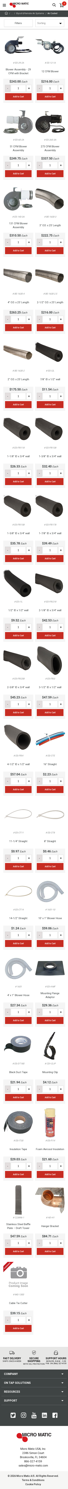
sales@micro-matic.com (33, 1465)
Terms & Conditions (33, 1480)
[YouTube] (34, 1417)
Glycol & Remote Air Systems (30, 13)
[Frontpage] (6, 13)
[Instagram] (23, 1416)
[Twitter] (13, 1417)
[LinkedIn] (44, 1417)
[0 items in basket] (61, 5)
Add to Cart (18, 96)
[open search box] (54, 5)
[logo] (19, 5)
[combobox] (37, 23)
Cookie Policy (33, 1484)
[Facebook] (55, 1417)
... (12, 13)
